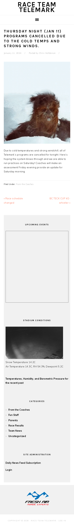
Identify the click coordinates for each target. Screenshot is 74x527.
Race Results (16, 425)
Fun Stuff (13, 414)
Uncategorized (17, 436)
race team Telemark (37, 7)
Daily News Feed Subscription (23, 462)
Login (9, 469)
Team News (15, 430)
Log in (62, 521)
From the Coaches (25, 184)
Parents (13, 420)
